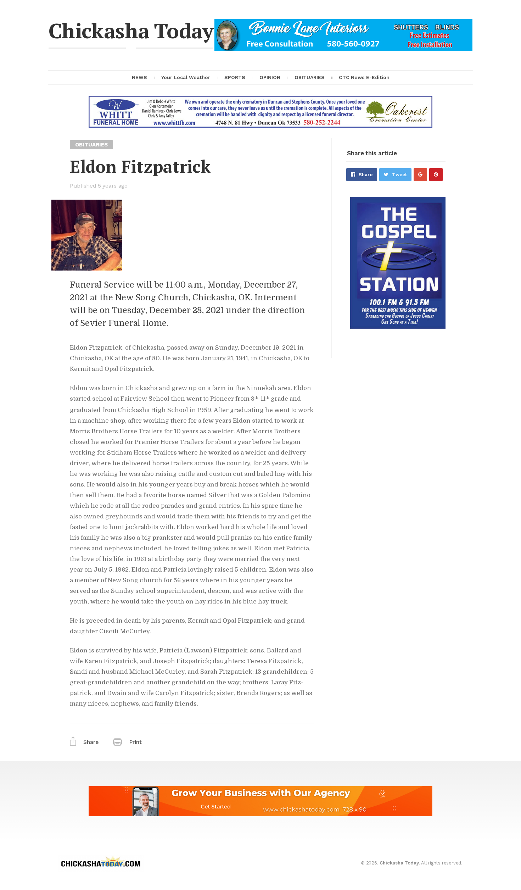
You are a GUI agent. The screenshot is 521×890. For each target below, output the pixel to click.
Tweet (399, 174)
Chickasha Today (131, 30)
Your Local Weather (185, 77)
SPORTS (234, 77)
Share (365, 174)
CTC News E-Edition (364, 77)
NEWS (139, 77)
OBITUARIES (310, 77)
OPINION (269, 77)
